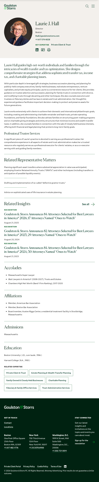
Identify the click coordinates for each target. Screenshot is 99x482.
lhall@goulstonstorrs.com (47, 35)
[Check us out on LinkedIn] (65, 466)
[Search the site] (87, 6)
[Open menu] (93, 6)
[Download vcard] (43, 49)
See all (85, 204)
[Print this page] (48, 49)
